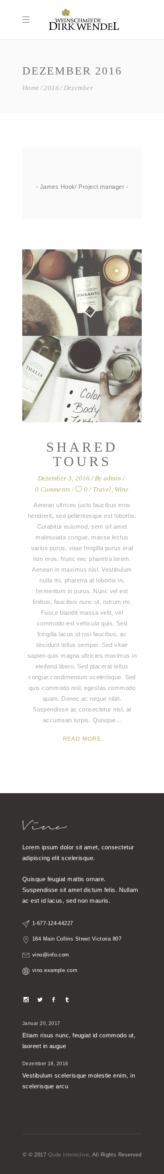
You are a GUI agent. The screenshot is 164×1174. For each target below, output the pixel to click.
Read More (82, 738)
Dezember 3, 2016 (64, 478)
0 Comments (52, 489)
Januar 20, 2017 (41, 1023)
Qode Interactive (68, 1155)
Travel (102, 489)
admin (112, 478)
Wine (122, 489)
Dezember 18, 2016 (45, 1063)
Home (30, 87)
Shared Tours (82, 454)
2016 (51, 87)
